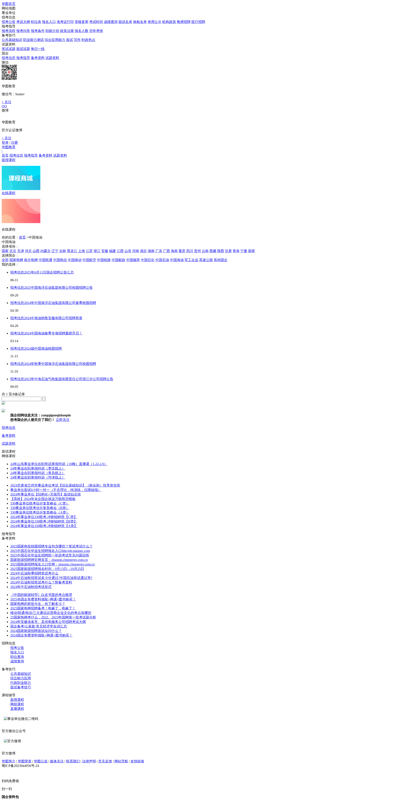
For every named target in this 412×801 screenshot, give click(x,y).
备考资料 (38, 58)
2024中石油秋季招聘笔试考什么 (34, 573)
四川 (189, 251)
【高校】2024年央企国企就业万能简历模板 (43, 499)
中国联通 (45, 260)
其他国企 (220, 260)
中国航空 (89, 260)
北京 (12, 251)
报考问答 (23, 31)
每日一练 (38, 49)
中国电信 (60, 260)
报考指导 (23, 58)
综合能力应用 (20, 678)
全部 (5, 260)
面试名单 (125, 22)
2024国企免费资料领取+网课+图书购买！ (41, 635)
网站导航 (121, 761)
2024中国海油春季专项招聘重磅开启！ (53, 333)
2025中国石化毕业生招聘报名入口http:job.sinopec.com (50, 551)
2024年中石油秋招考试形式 (31, 587)
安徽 (104, 251)
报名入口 (49, 22)
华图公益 (41, 761)
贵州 (197, 251)
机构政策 (169, 22)
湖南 (151, 251)
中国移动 (75, 260)
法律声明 (89, 761)
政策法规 (67, 31)
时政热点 (88, 40)
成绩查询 (111, 22)
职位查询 (17, 657)
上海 (81, 251)
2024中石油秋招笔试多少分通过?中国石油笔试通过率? (51, 578)
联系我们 (73, 761)
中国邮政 (118, 260)
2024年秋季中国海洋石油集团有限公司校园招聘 (60, 364)
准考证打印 (65, 22)
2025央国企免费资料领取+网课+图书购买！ (43, 599)
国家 (5, 251)
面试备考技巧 (20, 687)
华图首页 (8, 4)
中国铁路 (104, 260)
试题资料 (52, 58)
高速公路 (206, 260)
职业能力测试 (33, 40)
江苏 (89, 251)
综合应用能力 (55, 40)
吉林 (62, 251)
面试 (69, 40)
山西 (36, 251)
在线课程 (8, 193)
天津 (20, 251)
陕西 (220, 251)
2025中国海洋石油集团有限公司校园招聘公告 (58, 287)
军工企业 (191, 260)
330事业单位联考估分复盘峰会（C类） (39, 503)
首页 (5, 155)
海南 (174, 251)
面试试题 (23, 49)
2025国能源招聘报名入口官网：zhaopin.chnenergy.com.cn (52, 564)
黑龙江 (72, 251)
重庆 (182, 251)
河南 (135, 251)
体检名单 (140, 22)
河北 (28, 251)
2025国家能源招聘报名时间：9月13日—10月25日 (47, 569)
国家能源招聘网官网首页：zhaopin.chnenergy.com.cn (49, 560)
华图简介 (8, 761)
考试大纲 (23, 22)
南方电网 (31, 260)
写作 (77, 40)
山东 (127, 251)
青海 (236, 251)
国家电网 (16, 260)
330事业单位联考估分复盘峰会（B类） (39, 508)
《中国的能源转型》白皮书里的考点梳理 (41, 595)
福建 (112, 251)
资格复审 (81, 22)
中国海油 (177, 260)
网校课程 (17, 704)
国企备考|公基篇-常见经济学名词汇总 (38, 626)
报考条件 (38, 31)
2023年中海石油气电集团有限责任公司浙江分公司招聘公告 (68, 379)
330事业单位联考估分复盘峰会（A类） (40, 512)
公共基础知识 (12, 40)
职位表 (36, 22)
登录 (5, 142)
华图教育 (8, 147)
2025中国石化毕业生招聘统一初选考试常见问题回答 (49, 555)
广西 (166, 251)
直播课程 (17, 708)
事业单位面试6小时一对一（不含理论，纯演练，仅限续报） (55, 490)
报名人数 (81, 31)
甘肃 (228, 251)
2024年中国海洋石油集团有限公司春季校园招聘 (60, 303)
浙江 (97, 251)
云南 (205, 251)
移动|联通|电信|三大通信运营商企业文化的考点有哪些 (50, 613)
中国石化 (147, 260)
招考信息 (8, 58)
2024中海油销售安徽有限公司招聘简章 (53, 318)
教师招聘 (184, 22)
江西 (120, 251)
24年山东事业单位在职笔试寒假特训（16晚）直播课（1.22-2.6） (59, 464)
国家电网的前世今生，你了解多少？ (37, 604)
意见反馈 (105, 761)
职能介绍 (52, 31)
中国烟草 (133, 260)
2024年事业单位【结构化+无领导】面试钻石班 (45, 494)
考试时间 (96, 22)
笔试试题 (8, 49)
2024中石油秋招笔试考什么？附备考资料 (41, 582)
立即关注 (63, 420)
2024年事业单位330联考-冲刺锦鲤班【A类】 (43, 526)
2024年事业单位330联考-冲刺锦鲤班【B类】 (43, 521)
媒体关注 (57, 761)
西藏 (212, 251)
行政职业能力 (20, 683)
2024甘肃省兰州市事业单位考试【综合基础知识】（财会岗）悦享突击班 (65, 485)
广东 (158, 251)
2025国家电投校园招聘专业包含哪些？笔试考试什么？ (51, 546)
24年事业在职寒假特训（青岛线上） (37, 473)
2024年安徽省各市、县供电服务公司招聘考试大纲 (48, 622)
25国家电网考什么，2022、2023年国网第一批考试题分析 (53, 617)
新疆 (251, 251)
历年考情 (96, 31)
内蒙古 (45, 251)
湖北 (143, 251)
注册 (14, 142)
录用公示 (154, 22)
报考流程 (8, 31)
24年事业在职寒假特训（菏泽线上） (37, 477)
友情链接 (137, 761)
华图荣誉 (25, 761)
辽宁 (55, 251)
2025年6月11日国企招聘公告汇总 (49, 272)
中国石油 (162, 260)
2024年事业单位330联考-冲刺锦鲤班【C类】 (43, 517)
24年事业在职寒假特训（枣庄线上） (37, 468)
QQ (4, 106)
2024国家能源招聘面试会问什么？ (36, 631)
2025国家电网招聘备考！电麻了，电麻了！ (43, 608)
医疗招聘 (198, 22)
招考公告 (8, 22)
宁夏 (243, 251)
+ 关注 (6, 102)
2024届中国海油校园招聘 (43, 348)
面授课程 (8, 160)
